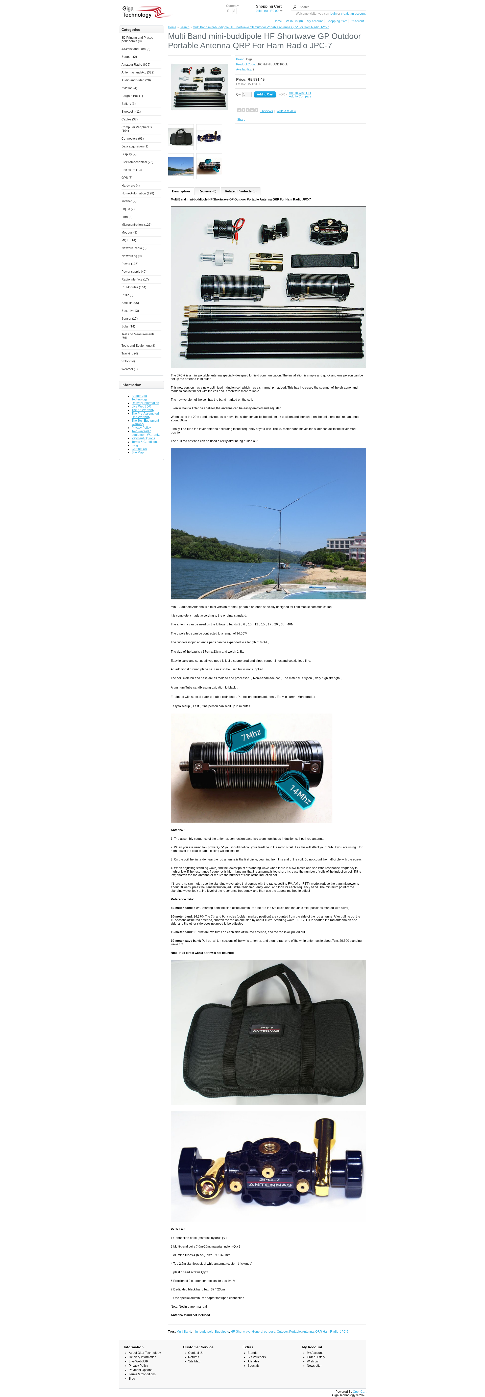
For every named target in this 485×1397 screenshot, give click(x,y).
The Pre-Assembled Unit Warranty (145, 415)
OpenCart (359, 1391)
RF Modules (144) (134, 287)
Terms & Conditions (145, 442)
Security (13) (130, 311)
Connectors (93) (133, 138)
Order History (316, 1357)
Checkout (357, 21)
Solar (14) (128, 326)
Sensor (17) (130, 318)
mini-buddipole (203, 1331)
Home (278, 21)
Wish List (313, 1361)
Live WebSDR (141, 406)
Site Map (138, 452)
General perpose (263, 1331)
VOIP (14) (128, 361)
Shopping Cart (337, 21)
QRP (318, 1331)
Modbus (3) (129, 232)
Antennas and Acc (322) (138, 72)
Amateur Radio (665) (136, 64)
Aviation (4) (129, 88)
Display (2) (129, 154)
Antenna (308, 1331)
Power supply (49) (134, 271)
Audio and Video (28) (136, 80)
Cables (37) (130, 119)
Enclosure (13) (132, 170)
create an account (353, 13)
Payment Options (143, 438)
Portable (295, 1331)
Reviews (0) (207, 191)
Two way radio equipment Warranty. (146, 433)
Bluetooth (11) (131, 111)
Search (184, 27)
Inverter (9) (129, 201)
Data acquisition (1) (135, 146)
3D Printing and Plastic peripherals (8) (137, 39)
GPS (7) (127, 178)
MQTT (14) (129, 240)
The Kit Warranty (143, 410)
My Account (315, 21)
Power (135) (130, 264)
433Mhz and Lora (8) (136, 49)
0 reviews (266, 111)
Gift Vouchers (257, 1357)
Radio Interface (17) (135, 279)
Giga (249, 59)
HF (232, 1331)
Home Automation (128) (138, 193)
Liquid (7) (128, 209)
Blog (135, 445)
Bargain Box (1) (132, 96)
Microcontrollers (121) (137, 224)
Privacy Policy (141, 427)
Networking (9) (132, 256)
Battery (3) (129, 104)
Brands (252, 1353)
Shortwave (243, 1331)
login (333, 13)
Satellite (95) (130, 303)
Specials (253, 1365)
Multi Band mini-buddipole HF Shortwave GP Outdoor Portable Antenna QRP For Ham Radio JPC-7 (261, 27)
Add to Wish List (300, 93)
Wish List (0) (294, 21)
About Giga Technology (140, 397)
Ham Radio (330, 1331)
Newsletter (314, 1365)
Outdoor (282, 1331)
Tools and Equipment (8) (138, 345)
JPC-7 (344, 1331)
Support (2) (129, 57)
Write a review (286, 111)
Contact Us (139, 449)
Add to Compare (300, 96)
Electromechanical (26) (137, 162)
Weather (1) (130, 369)
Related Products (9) (240, 191)
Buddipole (222, 1331)
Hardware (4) (131, 185)
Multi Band (184, 1331)
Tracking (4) (130, 353)
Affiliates (253, 1361)
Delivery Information (145, 403)
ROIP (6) (127, 295)
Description (181, 191)
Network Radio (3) (134, 248)
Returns (193, 1357)
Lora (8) (127, 217)
